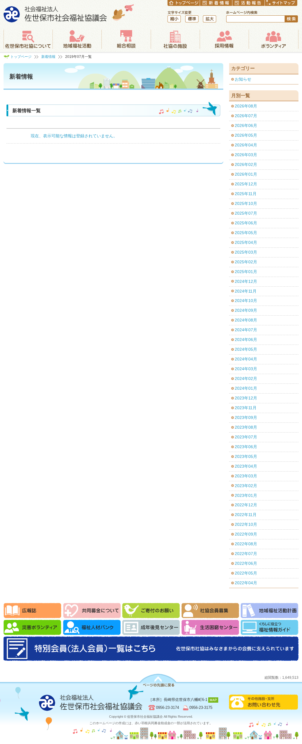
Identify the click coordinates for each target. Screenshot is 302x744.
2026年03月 (246, 154)
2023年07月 (246, 437)
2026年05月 (246, 135)
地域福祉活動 (76, 39)
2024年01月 (246, 388)
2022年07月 (246, 553)
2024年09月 (246, 310)
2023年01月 (246, 495)
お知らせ (243, 79)
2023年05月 (246, 456)
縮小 (174, 18)
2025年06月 (246, 223)
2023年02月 (246, 485)
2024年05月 (246, 349)
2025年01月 (246, 271)
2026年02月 (246, 164)
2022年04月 (246, 582)
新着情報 (48, 57)
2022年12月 (246, 504)
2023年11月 (246, 407)
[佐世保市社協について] (28, 39)
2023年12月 (246, 398)
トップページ (21, 57)
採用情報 (224, 39)
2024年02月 (246, 378)
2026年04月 (246, 145)
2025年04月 (246, 242)
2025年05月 (246, 232)
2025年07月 (246, 213)
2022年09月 (246, 534)
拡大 (209, 18)
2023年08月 (246, 427)
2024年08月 (246, 320)
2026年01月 (246, 174)
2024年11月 (246, 291)
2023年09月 (246, 417)
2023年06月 (246, 446)
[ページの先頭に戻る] (158, 680)
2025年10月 (246, 203)
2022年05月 (246, 573)
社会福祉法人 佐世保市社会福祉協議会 (69, 13)
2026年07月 (246, 115)
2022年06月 (246, 563)
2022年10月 (246, 524)
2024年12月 (246, 281)
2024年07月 (246, 329)
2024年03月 (246, 368)
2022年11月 (246, 514)
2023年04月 (246, 466)
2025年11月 (246, 193)
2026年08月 (246, 106)
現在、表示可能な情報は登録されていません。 (74, 135)
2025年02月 (246, 262)
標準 (191, 18)
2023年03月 (246, 476)
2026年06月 (246, 125)
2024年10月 (246, 300)
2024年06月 (246, 339)
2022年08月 (246, 543)
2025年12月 (246, 184)
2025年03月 (246, 252)
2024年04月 (246, 359)
